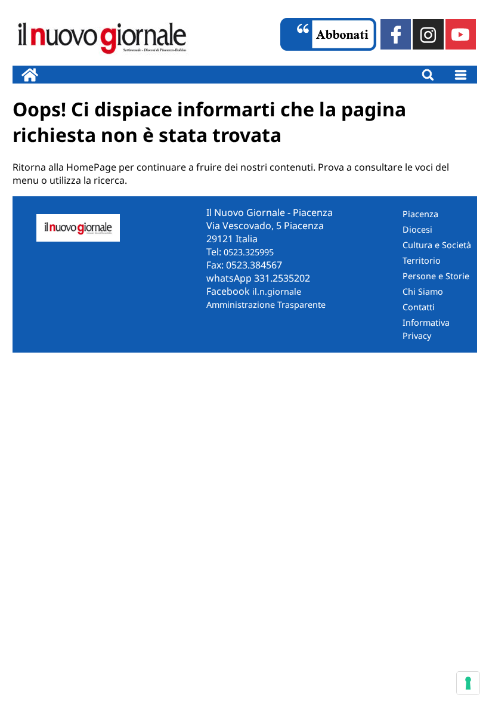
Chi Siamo (423, 291)
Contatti (419, 307)
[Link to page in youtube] (460, 34)
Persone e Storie (436, 276)
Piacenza (420, 214)
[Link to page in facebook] (395, 34)
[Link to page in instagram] (428, 34)
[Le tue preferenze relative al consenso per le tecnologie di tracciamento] (468, 683)
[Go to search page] (427, 75)
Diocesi (417, 229)
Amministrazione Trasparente (266, 304)
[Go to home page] (30, 75)
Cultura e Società (437, 245)
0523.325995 (249, 252)
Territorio (422, 260)
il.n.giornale (276, 291)
